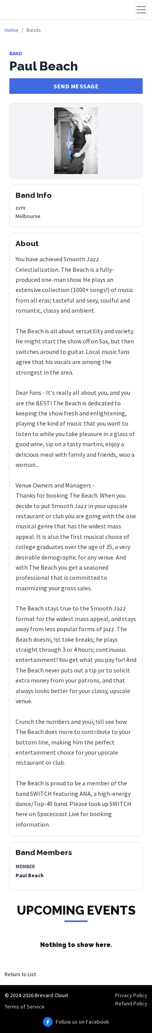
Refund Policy (131, 1003)
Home (11, 29)
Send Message (76, 86)
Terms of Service (24, 1006)
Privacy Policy (131, 995)
